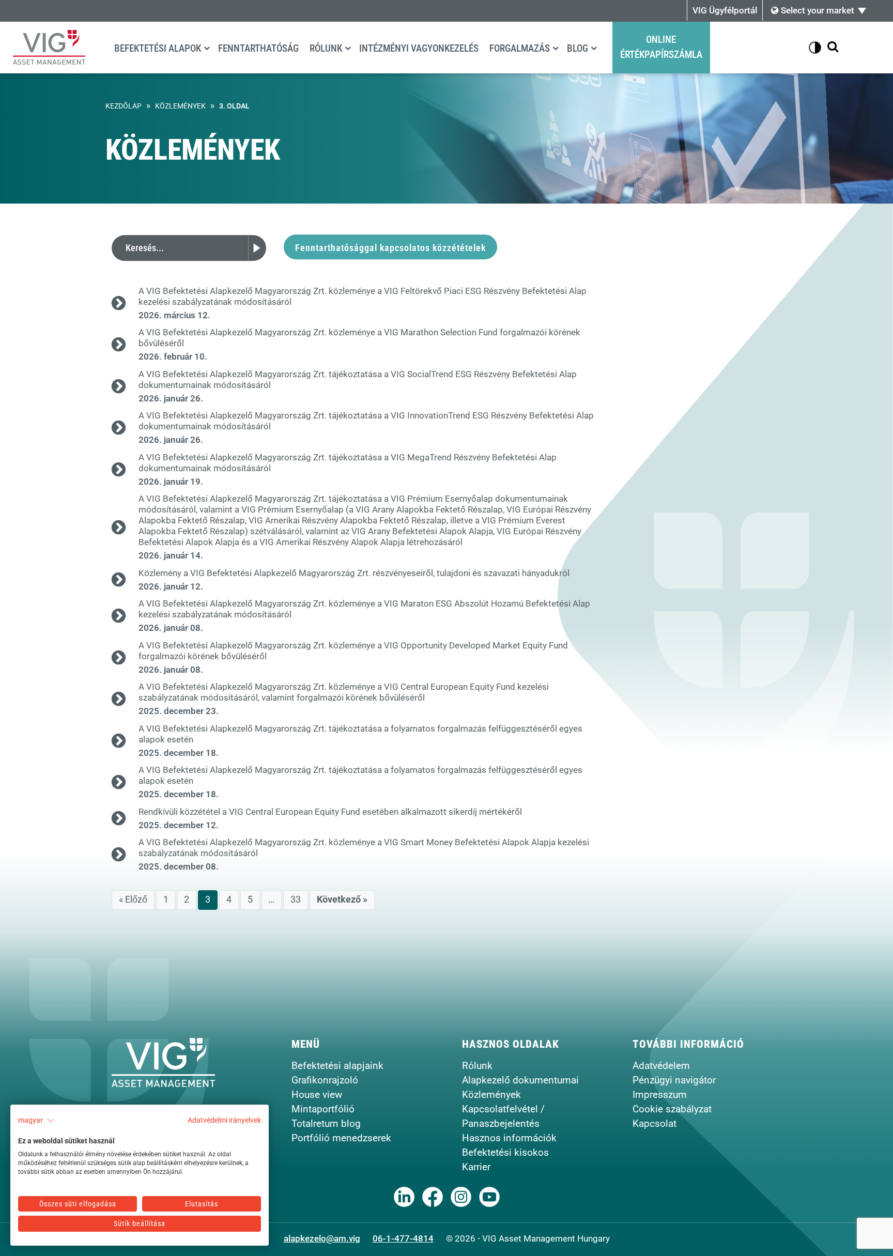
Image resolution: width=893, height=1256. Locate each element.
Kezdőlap (123, 106)
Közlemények (180, 106)
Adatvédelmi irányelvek (224, 1120)
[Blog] (594, 48)
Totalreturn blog (326, 1123)
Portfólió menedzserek (341, 1138)
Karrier (476, 1167)
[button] (36, 1120)
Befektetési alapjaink (337, 1066)
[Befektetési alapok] (207, 48)
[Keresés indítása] (257, 248)
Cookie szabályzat (672, 1109)
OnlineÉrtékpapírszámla (661, 47)
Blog (577, 48)
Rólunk (326, 48)
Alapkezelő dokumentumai (520, 1080)
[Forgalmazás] (555, 48)
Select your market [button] (816, 10)
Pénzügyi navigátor (674, 1080)
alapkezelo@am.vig (322, 1238)
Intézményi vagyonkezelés (419, 48)
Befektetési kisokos (505, 1152)
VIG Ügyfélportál (724, 10)
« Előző (133, 899)
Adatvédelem (661, 1066)
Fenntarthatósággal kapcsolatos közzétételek (390, 247)
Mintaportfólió (323, 1109)
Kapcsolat (654, 1123)
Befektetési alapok (157, 48)
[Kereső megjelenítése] (832, 47)
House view (316, 1094)
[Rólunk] (348, 48)
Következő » (342, 899)
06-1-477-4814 (403, 1238)
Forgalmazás (519, 48)
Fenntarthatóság (258, 48)
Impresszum (660, 1094)
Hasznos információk (509, 1138)
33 (295, 899)
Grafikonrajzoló (324, 1080)
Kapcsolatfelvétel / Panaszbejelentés (503, 1116)
